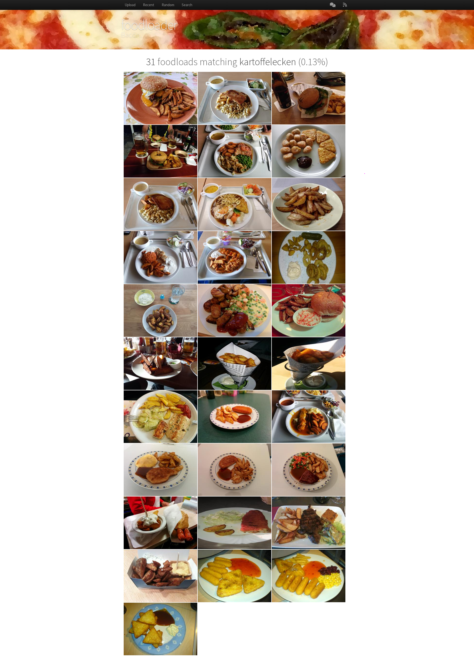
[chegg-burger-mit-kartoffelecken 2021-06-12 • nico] (160, 98)
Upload (130, 4)
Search (187, 4)
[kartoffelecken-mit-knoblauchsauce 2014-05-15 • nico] (309, 363)
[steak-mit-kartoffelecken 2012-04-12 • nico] (309, 522)
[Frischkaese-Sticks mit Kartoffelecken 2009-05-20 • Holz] (235, 575)
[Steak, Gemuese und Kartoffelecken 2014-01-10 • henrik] (309, 469)
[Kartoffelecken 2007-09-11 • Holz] (160, 629)
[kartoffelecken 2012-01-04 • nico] (160, 575)
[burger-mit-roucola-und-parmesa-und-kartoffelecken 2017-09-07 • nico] (309, 98)
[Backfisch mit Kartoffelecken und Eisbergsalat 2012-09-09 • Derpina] (235, 522)
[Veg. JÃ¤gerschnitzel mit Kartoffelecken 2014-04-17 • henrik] (235, 416)
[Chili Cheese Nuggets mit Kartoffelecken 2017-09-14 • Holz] (309, 151)
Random (168, 4)
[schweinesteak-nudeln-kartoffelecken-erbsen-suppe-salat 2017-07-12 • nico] (235, 151)
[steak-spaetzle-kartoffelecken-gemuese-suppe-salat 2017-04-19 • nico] (235, 204)
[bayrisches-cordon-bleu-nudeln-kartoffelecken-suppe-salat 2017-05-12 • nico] (160, 204)
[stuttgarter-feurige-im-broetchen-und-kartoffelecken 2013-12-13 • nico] (160, 522)
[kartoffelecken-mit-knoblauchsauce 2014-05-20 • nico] (235, 363)
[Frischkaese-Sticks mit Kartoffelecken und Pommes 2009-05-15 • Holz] (309, 575)
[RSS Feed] (345, 5)
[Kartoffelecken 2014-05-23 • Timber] (160, 363)
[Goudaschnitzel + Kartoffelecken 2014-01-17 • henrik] (235, 469)
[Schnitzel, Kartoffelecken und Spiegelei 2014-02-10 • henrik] (160, 469)
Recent (148, 4)
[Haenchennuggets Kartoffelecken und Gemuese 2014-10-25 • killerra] (235, 310)
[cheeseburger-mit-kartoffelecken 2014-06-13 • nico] (309, 310)
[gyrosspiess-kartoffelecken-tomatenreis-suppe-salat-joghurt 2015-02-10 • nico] (235, 257)
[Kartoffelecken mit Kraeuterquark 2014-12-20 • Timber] (160, 310)
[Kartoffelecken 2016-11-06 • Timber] (309, 204)
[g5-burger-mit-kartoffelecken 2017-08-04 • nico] (160, 151)
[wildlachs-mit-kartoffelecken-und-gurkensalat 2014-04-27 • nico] (160, 416)
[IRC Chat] (332, 5)
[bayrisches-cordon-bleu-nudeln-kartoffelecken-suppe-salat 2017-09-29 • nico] (235, 98)
